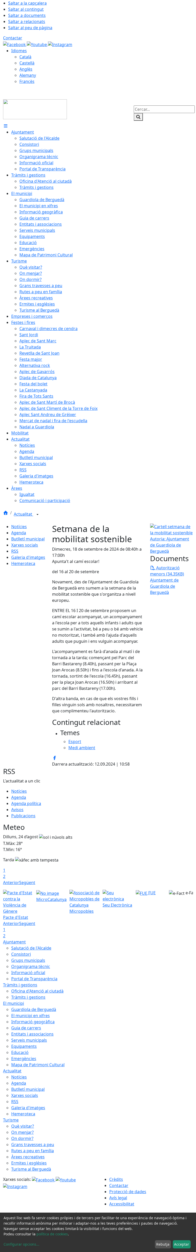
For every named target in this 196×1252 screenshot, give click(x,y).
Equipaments (24, 1046)
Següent (27, 882)
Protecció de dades (127, 1191)
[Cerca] (138, 117)
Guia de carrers (26, 1028)
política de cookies (52, 1234)
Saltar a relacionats (26, 21)
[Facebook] (15, 44)
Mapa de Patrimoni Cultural (38, 1065)
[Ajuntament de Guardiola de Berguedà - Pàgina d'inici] (35, 109)
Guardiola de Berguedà (33, 1009)
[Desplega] (37, 514)
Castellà (26, 63)
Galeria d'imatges (28, 557)
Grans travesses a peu (32, 1144)
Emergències (23, 1058)
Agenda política (26, 803)
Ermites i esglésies (29, 1163)
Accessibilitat (121, 1204)
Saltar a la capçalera (27, 3)
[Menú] (5, 126)
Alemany (27, 75)
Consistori (21, 954)
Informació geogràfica (33, 1022)
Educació (20, 1052)
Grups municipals (28, 960)
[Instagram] (60, 44)
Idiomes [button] (19, 50)
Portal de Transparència (34, 979)
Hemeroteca (23, 563)
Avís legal (118, 1198)
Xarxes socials (24, 545)
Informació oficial (28, 972)
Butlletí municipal (28, 539)
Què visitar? (22, 1126)
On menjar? (22, 1132)
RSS (14, 551)
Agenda (18, 533)
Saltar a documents (27, 15)
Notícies (19, 526)
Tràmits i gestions (20, 985)
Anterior (11, 882)
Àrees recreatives (28, 1157)
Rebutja (162, 1244)
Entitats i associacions (32, 1034)
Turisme (11, 1120)
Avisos (17, 809)
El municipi (13, 1003)
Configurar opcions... (21, 1244)
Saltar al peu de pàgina (30, 27)
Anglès (25, 69)
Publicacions (23, 816)
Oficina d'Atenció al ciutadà (37, 991)
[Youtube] (37, 44)
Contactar (12, 38)
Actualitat (23, 514)
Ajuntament (14, 942)
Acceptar (181, 1244)
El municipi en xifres (30, 1015)
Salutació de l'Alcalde (31, 948)
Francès (26, 81)
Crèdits (116, 1179)
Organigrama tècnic (30, 966)
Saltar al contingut (26, 9)
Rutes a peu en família (32, 1150)
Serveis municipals (29, 1040)
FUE (151, 893)
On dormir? (22, 1138)
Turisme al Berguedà (31, 1169)
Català (25, 57)
